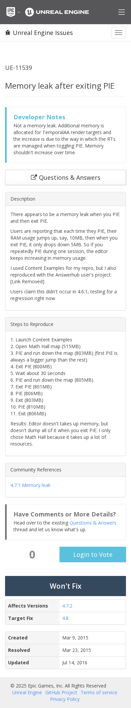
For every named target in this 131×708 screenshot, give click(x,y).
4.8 (65, 618)
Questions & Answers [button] (69, 177)
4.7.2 (67, 605)
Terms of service (99, 692)
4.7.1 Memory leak (30, 485)
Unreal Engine (27, 692)
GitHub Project (61, 692)
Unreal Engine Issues (43, 33)
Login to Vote (93, 554)
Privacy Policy (65, 699)
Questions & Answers (93, 522)
